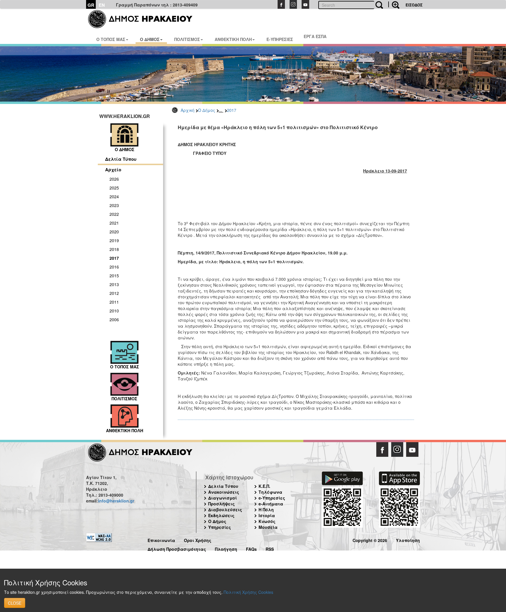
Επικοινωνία (161, 539)
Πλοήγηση (226, 548)
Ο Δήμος (206, 110)
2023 (114, 205)
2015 (114, 275)
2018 (114, 249)
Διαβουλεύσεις (225, 509)
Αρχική (187, 110)
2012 (114, 293)
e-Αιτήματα (271, 504)
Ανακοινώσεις (223, 492)
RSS (270, 548)
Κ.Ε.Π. (264, 486)
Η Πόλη (266, 509)
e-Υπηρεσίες (272, 498)
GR (91, 5)
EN (102, 5)
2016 (114, 267)
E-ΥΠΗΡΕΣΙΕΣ (279, 39)
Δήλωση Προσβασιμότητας (177, 548)
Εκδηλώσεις (221, 515)
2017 (231, 110)
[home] (144, 19)
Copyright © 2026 (370, 539)
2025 (114, 188)
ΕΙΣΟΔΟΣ (414, 5)
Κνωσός (267, 521)
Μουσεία (268, 527)
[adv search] (393, 4)
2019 (114, 240)
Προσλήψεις (221, 504)
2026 (114, 179)
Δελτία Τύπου (120, 159)
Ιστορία (267, 515)
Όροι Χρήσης (197, 539)
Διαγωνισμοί (222, 498)
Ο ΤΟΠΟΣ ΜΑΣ (110, 39)
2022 (114, 214)
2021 (114, 223)
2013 (114, 284)
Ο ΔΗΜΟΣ (150, 39)
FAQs (251, 548)
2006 (114, 319)
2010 (114, 311)
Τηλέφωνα (270, 492)
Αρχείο (113, 169)
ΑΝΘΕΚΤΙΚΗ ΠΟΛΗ (233, 39)
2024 (114, 196)
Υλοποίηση (408, 539)
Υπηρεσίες (219, 527)
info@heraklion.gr (116, 501)
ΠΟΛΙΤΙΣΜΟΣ (187, 39)
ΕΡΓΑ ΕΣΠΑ (315, 36)
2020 (114, 232)
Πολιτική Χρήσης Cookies (248, 592)
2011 (114, 302)
